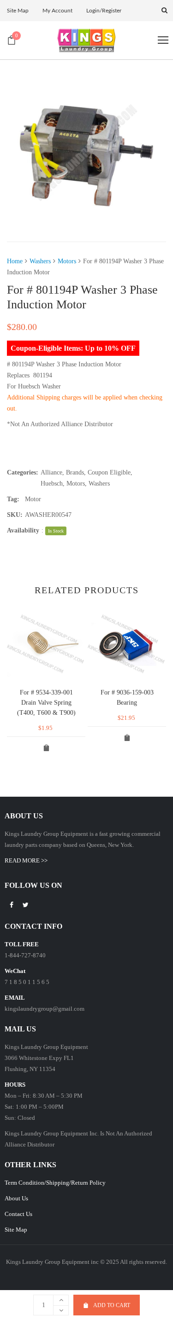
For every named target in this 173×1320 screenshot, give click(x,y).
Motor (33, 499)
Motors (67, 261)
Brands (75, 472)
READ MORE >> (26, 860)
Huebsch (52, 483)
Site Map (16, 1229)
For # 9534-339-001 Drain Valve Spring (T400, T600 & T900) (46, 702)
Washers (40, 261)
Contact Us (18, 1213)
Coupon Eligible (109, 472)
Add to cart (111, 1305)
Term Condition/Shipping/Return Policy (55, 1182)
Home (15, 261)
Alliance (51, 472)
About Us (16, 1198)
